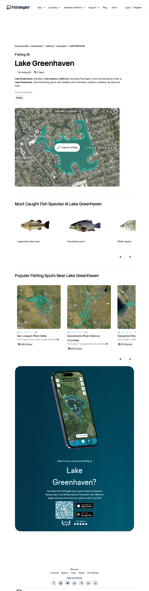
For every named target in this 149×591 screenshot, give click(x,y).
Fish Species (93, 572)
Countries (54, 572)
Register (138, 7)
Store (114, 7)
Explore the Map (22, 46)
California (50, 46)
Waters (81, 572)
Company (53, 7)
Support (92, 7)
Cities (73, 572)
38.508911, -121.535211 (65, 111)
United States (37, 46)
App (40, 7)
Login (127, 7)
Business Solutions (73, 7)
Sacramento (61, 46)
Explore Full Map (70, 147)
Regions (64, 572)
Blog (105, 7)
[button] (67, 147)
